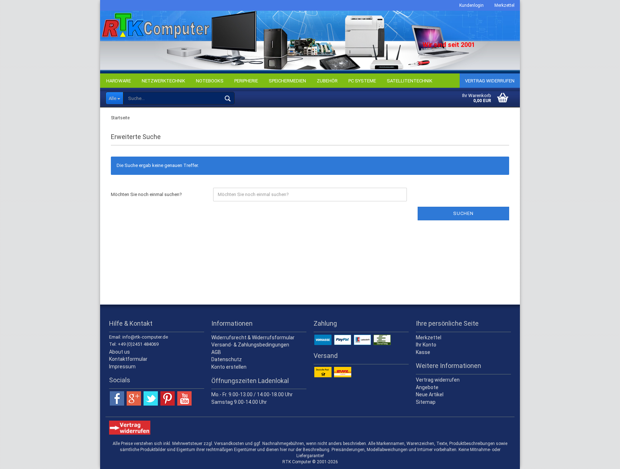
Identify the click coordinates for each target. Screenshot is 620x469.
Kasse (423, 352)
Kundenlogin (471, 5)
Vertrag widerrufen (490, 80)
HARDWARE (118, 80)
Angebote (427, 387)
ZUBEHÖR (327, 80)
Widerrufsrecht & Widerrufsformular (253, 337)
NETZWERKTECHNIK (163, 80)
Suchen (463, 213)
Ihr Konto (426, 345)
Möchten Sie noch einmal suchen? (146, 194)
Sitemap (426, 402)
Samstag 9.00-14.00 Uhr (239, 402)
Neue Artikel (429, 394)
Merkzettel (504, 5)
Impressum (122, 366)
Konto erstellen (228, 367)
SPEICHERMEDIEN (287, 80)
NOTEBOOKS (210, 80)
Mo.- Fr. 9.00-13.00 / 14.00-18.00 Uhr (252, 394)
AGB (216, 352)
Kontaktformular (128, 359)
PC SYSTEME (362, 80)
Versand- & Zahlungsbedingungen (250, 345)
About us (119, 352)
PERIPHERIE (246, 80)
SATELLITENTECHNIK (409, 80)
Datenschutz (226, 359)
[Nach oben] (600, 458)
